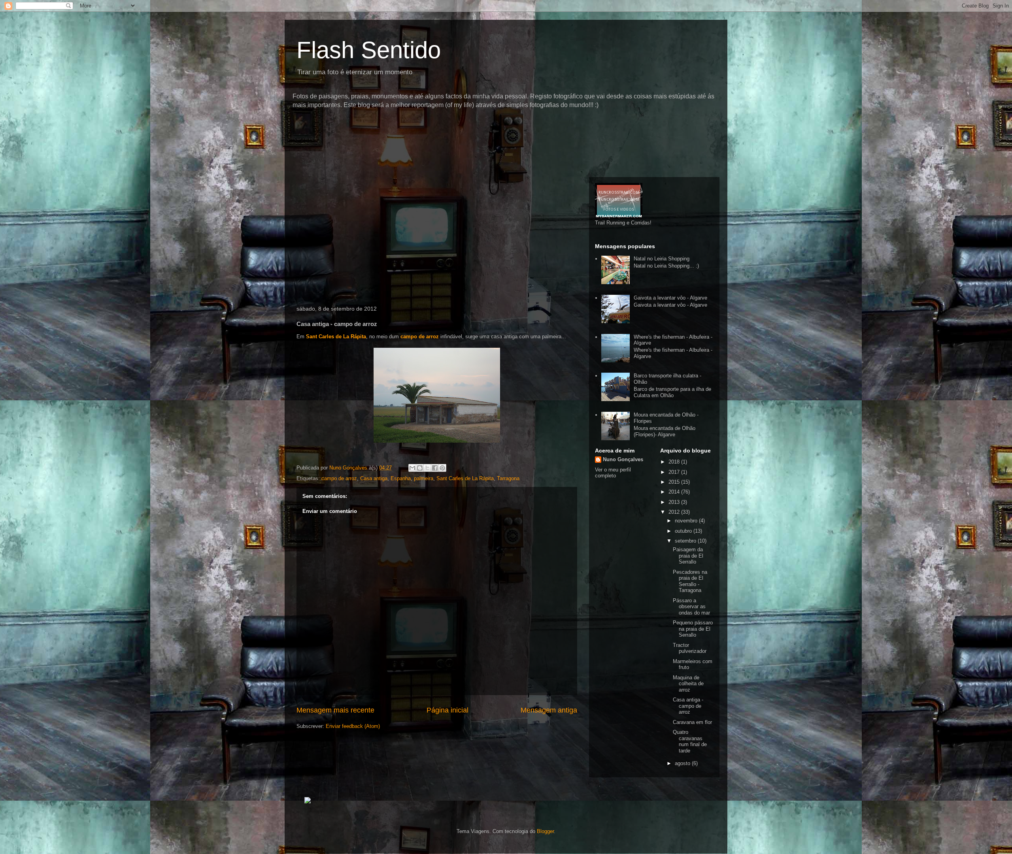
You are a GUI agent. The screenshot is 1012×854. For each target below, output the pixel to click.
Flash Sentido (368, 50)
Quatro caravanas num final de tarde (690, 741)
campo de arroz (419, 336)
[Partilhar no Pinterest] (442, 468)
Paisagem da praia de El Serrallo (688, 556)
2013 (674, 502)
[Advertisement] (436, 124)
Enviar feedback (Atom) (353, 726)
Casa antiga (373, 478)
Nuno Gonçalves (623, 459)
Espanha (401, 478)
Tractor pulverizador (689, 648)
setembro (686, 541)
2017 (674, 472)
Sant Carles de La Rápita (336, 336)
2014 (674, 492)
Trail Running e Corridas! (623, 223)
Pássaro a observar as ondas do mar (691, 607)
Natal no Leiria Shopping (661, 259)
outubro (684, 531)
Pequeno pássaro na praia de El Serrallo (693, 629)
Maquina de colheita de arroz (688, 684)
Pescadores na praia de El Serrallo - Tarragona (690, 581)
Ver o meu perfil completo (613, 473)
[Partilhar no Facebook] (435, 468)
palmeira (423, 478)
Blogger (545, 831)
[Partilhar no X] (427, 468)
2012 (674, 512)
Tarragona (508, 478)
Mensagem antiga (549, 710)
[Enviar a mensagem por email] (412, 468)
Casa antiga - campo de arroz (688, 706)
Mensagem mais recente (335, 710)
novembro (687, 521)
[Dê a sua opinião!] (420, 468)
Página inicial (447, 710)
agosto (683, 763)
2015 (674, 482)
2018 (674, 462)
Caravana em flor (692, 722)
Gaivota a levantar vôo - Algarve (670, 298)
